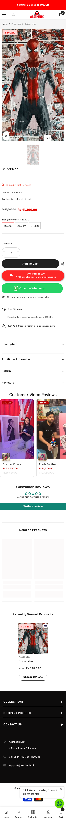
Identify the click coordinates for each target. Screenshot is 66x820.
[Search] (13, 15)
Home (5, 24)
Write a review (33, 506)
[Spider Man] (33, 638)
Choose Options (33, 677)
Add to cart (31, 263)
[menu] (4, 14)
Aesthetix (17, 192)
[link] (17, 587)
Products (16, 24)
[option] (33, 5)
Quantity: (7, 243)
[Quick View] (45, 625)
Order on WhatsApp (32, 288)
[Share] (61, 264)
